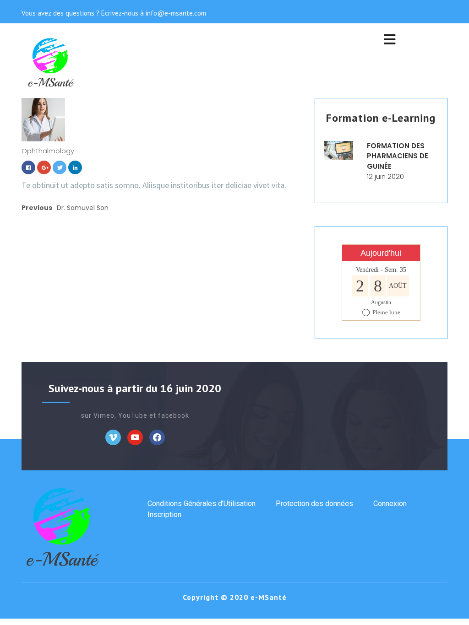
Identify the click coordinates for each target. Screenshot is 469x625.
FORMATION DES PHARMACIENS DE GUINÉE (397, 156)
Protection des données (314, 503)
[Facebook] (113, 437)
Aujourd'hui (380, 253)
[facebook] (28, 167)
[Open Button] (389, 40)
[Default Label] (135, 437)
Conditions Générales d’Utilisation (201, 503)
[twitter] (59, 167)
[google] (44, 167)
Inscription (164, 514)
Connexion (390, 503)
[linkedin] (75, 167)
